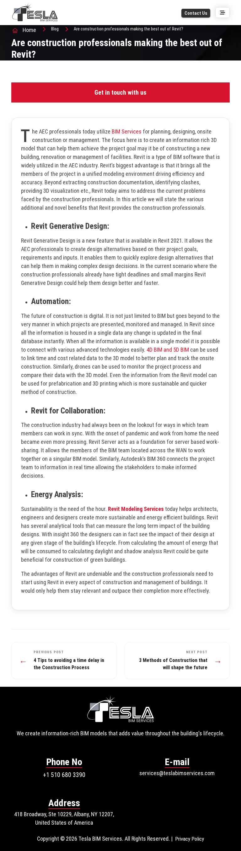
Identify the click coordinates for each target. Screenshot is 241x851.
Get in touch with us (120, 92)
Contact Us (196, 13)
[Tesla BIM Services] (34, 12)
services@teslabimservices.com (177, 773)
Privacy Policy (189, 839)
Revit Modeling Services (136, 509)
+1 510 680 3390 (64, 775)
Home (29, 30)
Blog (55, 28)
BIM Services (127, 131)
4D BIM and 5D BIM (168, 349)
